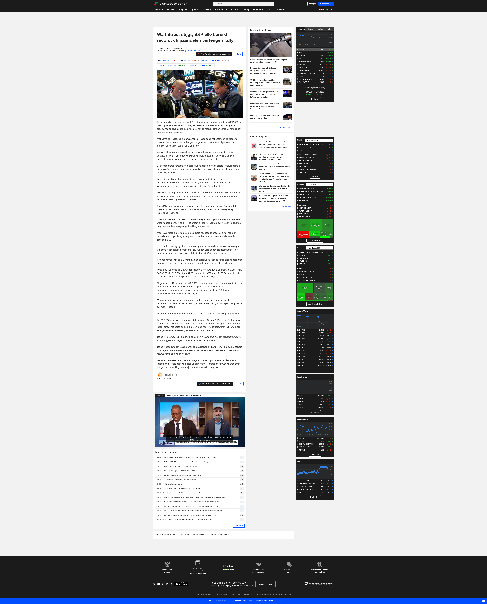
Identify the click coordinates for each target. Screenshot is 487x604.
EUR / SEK (301, 342)
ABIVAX (302, 268)
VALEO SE (303, 261)
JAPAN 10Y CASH (305, 486)
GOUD (299, 396)
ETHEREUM (303, 441)
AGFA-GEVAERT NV (306, 208)
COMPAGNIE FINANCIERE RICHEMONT (312, 144)
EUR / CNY (301, 356)
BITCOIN (302, 438)
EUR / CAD (301, 350)
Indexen (302, 29)
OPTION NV (303, 205)
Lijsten (234, 9)
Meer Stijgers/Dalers (315, 240)
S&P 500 (302, 64)
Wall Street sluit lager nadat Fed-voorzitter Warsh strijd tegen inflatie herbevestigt (191, 506)
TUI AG (301, 150)
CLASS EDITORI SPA (306, 158)
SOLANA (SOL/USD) (306, 444)
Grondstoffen (302, 377)
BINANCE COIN (304, 447)
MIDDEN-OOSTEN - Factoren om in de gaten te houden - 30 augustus (187, 462)
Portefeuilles (221, 9)
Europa (310, 29)
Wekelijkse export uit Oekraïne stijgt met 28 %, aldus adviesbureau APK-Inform (190, 457)
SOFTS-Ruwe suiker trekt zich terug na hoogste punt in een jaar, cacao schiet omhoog (193, 511)
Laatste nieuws (285, 128)
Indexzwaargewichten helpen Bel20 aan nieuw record (182, 475)
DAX (300, 58)
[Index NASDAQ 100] (176, 60)
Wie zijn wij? (236, 594)
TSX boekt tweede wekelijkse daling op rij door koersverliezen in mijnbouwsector (191, 502)
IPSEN (301, 274)
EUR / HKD (301, 359)
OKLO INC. (303, 172)
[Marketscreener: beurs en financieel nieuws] (170, 4)
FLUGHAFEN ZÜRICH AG (308, 280)
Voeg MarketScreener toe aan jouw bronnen (215, 54)
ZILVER (299, 405)
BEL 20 (301, 50)
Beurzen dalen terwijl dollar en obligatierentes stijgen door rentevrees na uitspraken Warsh (194, 497)
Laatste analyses (258, 136)
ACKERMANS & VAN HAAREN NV (311, 192)
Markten (159, 9)
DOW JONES (303, 67)
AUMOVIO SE (304, 258)
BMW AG (302, 255)
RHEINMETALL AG (305, 167)
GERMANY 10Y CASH (307, 483)
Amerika (320, 29)
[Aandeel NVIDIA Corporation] (228, 60)
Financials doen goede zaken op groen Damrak (179, 471)
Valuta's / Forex (302, 311)
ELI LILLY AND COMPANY (308, 155)
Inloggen (312, 4)
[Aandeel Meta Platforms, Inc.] (184, 65)
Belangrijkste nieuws (260, 30)
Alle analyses (286, 207)
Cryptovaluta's (302, 419)
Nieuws (170, 9)
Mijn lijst (300, 140)
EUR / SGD (301, 362)
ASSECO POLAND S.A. (307, 271)
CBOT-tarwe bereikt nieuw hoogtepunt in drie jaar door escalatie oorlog (187, 519)
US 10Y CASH (304, 480)
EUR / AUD (301, 353)
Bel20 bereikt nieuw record (172, 484)
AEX (300, 53)
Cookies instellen (222, 594)
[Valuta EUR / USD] (198, 60)
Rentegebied (314, 497)
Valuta (315, 370)
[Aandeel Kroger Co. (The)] (212, 65)
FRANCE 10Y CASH (306, 489)
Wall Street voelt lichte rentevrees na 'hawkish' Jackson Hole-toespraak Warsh (190, 515)
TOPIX (301, 76)
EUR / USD (301, 330)
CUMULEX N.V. (304, 217)
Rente (299, 462)
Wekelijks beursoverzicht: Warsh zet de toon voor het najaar (184, 488)
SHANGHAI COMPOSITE (308, 73)
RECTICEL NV (304, 195)
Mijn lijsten (315, 176)
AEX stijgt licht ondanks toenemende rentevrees (179, 480)
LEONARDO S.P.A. (305, 277)
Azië (329, 29)
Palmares (280, 9)
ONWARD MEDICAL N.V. (308, 197)
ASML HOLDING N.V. (306, 147)
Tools (269, 9)
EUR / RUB (301, 339)
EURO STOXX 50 (305, 61)
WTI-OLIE (300, 399)
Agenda (194, 9)
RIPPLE (302, 450)
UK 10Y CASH (304, 492)
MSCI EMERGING (305, 79)
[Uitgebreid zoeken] (271, 4)
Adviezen (206, 9)
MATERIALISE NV (305, 211)
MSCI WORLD (304, 82)
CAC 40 (302, 56)
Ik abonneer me (326, 4)
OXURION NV (304, 214)
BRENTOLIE (301, 402)
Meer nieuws (238, 525)
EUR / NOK (301, 345)
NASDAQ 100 (304, 70)
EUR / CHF (301, 336)
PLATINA (300, 407)
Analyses (182, 9)
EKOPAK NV (303, 201)
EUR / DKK (301, 348)
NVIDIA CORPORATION (307, 169)
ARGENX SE (303, 163)
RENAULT (302, 264)
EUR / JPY (300, 365)
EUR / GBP (301, 333)
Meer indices (314, 99)
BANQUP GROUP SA (306, 189)
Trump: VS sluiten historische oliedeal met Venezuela (181, 466)
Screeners (258, 9)
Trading (245, 9)
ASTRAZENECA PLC (306, 161)
